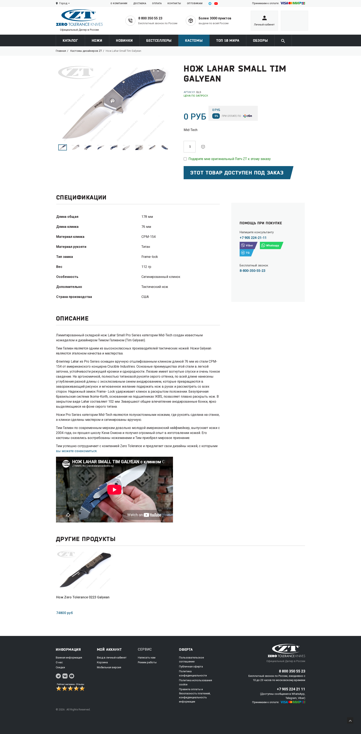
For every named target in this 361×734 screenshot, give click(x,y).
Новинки (124, 40)
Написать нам (146, 657)
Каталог (70, 40)
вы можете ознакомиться (76, 451)
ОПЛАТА (157, 3)
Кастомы (194, 40)
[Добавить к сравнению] (203, 146)
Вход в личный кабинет (112, 657)
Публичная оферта (191, 666)
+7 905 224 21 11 (291, 689)
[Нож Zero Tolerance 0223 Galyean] (85, 570)
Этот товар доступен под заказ (236, 173)
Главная (61, 50)
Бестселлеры (159, 40)
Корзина (102, 662)
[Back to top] (350, 720)
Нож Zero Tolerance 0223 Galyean (82, 597)
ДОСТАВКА (139, 3)
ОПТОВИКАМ (195, 3)
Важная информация (69, 657)
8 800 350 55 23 (150, 18)
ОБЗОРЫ (260, 40)
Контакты (174, 3)
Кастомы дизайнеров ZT (86, 50)
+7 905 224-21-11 (253, 238)
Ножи (97, 40)
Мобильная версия (109, 667)
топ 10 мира (227, 40)
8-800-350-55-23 (252, 271)
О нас (59, 662)
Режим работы (147, 662)
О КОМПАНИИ (119, 3)
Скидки (60, 667)
